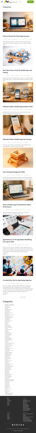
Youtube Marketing (8, 394)
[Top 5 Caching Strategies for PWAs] (18, 158)
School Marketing (7, 376)
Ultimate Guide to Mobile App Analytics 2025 (18, 107)
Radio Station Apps (26, 406)
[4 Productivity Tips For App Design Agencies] (18, 266)
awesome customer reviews (24, 428)
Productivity (24, 75)
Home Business (7, 346)
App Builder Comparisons (9, 304)
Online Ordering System (26, 409)
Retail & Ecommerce (8, 374)
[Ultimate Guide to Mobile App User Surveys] (18, 125)
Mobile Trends (7, 357)
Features (20, 1)
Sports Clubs (7, 382)
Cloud (6, 324)
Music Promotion (7, 358)
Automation (7, 310)
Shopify (6, 378)
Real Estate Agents (8, 369)
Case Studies (9, 400)
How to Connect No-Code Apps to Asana (16, 36)
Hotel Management (8, 348)
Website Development (8, 393)
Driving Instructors (8, 333)
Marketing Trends (7, 354)
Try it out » (30, 1)
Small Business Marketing (9, 379)
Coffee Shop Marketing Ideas (27, 421)
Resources (6, 372)
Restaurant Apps (25, 407)
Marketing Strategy (8, 352)
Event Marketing (7, 338)
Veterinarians (7, 391)
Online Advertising (8, 360)
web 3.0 (6, 392)
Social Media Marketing (8, 380)
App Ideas (21, 283)
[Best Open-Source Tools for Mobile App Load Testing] (18, 56)
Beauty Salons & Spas (8, 312)
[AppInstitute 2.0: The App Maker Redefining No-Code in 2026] (18, 225)
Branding (6, 315)
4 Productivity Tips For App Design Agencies (17, 280)
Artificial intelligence (8, 309)
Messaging (6, 356)
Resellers (6, 371)
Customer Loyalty (23, 109)
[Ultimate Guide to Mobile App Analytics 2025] (18, 92)
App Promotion (18, 109)
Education (6, 336)
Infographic (6, 349)
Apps (19, 75)
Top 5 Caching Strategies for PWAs (14, 172)
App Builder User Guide (8, 305)
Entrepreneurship (7, 337)
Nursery (6, 359)
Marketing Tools (7, 353)
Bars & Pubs (7, 311)
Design (22, 283)
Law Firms (6, 351)
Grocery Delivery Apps (26, 408)
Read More (4, 254)
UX (26, 75)
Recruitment (7, 370)
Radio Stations (7, 368)
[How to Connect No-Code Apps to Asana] (18, 22)
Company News (7, 326)
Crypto (6, 328)
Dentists (6, 330)
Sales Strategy (7, 375)
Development (21, 75)
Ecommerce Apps (25, 405)
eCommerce (7, 335)
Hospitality (6, 347)
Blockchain (6, 313)
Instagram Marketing (8, 350)
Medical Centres (7, 355)
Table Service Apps (26, 410)
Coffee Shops (7, 325)
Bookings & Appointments (9, 314)
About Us (8, 413)
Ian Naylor (14, 75)
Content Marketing (8, 327)
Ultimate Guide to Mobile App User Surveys (17, 139)
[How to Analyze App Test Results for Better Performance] (18, 190)
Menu (2, 1)
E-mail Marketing (7, 334)
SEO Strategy (7, 377)
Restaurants (7, 373)
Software (6, 381)
